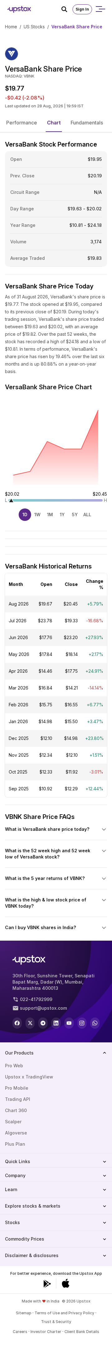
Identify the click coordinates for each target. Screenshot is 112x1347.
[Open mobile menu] (100, 9)
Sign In (82, 9)
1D (24, 514)
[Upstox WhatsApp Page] (95, 1023)
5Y (75, 514)
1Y (62, 514)
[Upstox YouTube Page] (69, 1023)
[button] (21, 122)
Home (11, 26)
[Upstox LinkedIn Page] (56, 1023)
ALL (87, 514)
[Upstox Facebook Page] (17, 1023)
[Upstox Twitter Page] (30, 1023)
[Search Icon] (66, 9)
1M (50, 514)
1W (37, 514)
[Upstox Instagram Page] (82, 1023)
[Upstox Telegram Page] (43, 1023)
